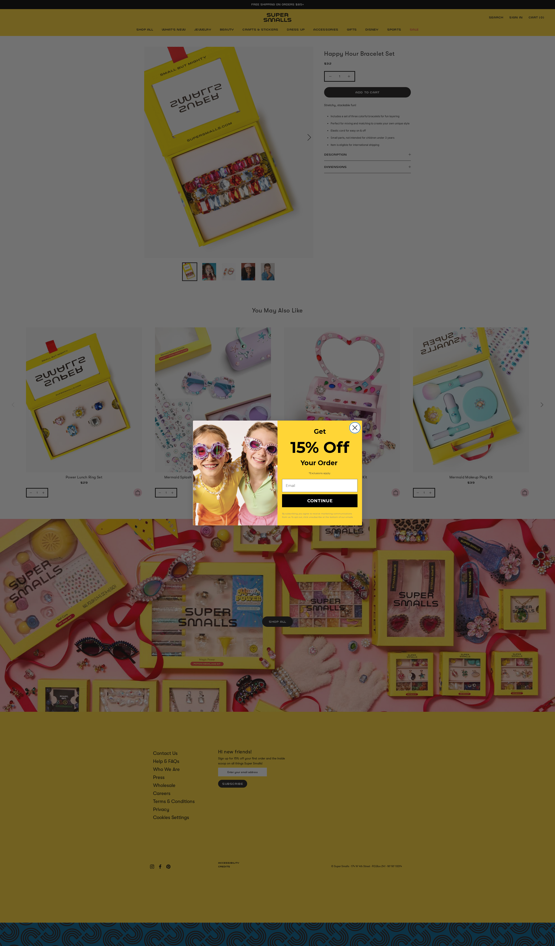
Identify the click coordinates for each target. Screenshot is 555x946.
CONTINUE (320, 500)
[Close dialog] (354, 427)
